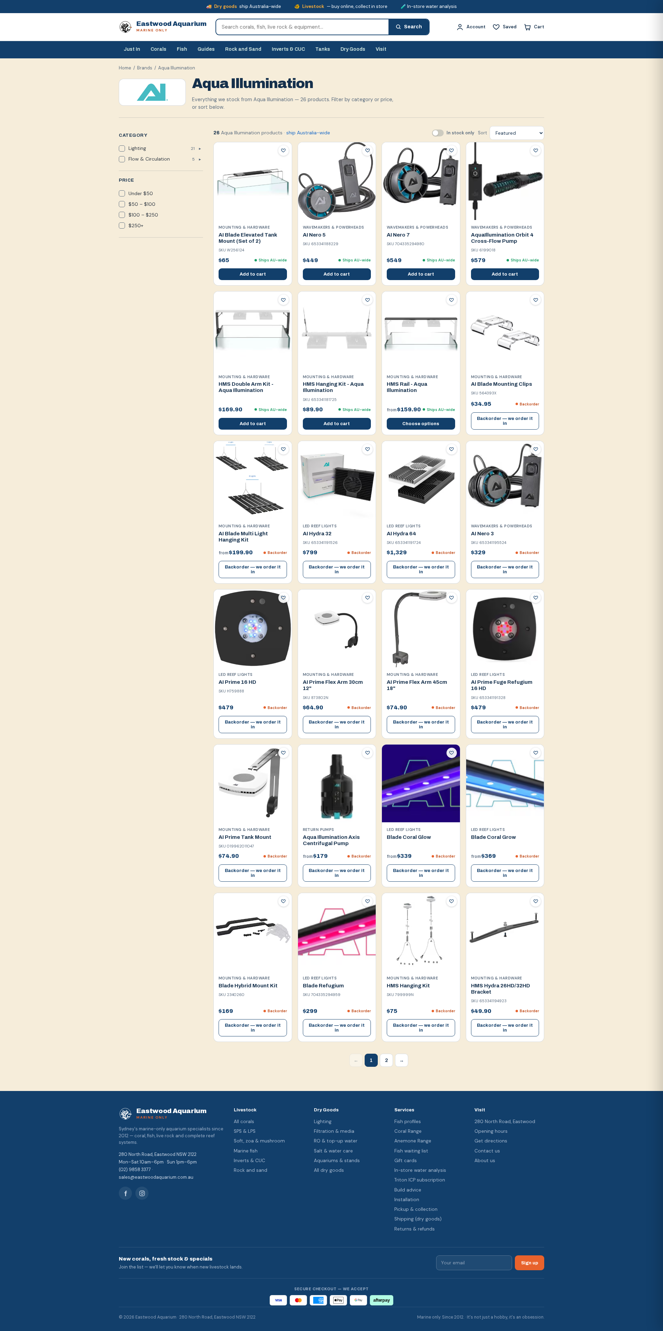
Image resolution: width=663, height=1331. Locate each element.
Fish (182, 49)
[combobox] (302, 27)
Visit (381, 49)
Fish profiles (407, 1121)
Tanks (322, 49)
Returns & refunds (414, 1229)
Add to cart (253, 274)
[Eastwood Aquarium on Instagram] (141, 1193)
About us (484, 1161)
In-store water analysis (420, 1170)
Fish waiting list (411, 1151)
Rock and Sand (243, 49)
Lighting (161, 148)
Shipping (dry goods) (418, 1219)
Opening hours (491, 1131)
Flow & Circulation (161, 159)
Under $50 (140, 193)
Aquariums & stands (337, 1161)
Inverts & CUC (288, 49)
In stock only (460, 133)
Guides (206, 49)
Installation (406, 1200)
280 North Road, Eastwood (504, 1121)
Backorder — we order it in (505, 421)
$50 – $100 (141, 204)
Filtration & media (334, 1131)
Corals (158, 49)
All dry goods (329, 1170)
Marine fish (246, 1151)
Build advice (407, 1190)
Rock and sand (250, 1170)
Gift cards (405, 1161)
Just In (132, 49)
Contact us (487, 1151)
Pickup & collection (416, 1209)
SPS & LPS (245, 1131)
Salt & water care (333, 1151)
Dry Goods (352, 49)
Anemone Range (412, 1141)
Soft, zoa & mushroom (259, 1141)
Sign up (529, 1262)
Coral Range (408, 1131)
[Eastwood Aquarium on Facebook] (125, 1193)
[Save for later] (283, 150)
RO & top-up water (335, 1141)
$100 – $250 (143, 215)
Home (125, 68)
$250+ (135, 225)
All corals (244, 1121)
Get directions (490, 1141)
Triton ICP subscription (419, 1180)
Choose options (420, 423)
